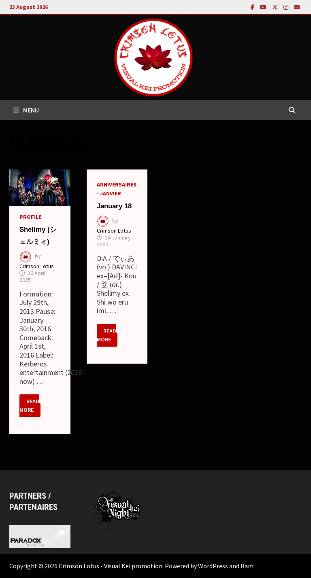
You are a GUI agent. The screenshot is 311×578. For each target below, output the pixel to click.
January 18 (114, 206)
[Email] (297, 6)
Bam (247, 566)
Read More (29, 406)
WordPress (213, 566)
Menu (31, 110)
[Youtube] (264, 6)
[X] (275, 6)
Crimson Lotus (36, 266)
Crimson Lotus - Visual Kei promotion (110, 566)
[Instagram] (286, 6)
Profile (30, 216)
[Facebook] (253, 6)
